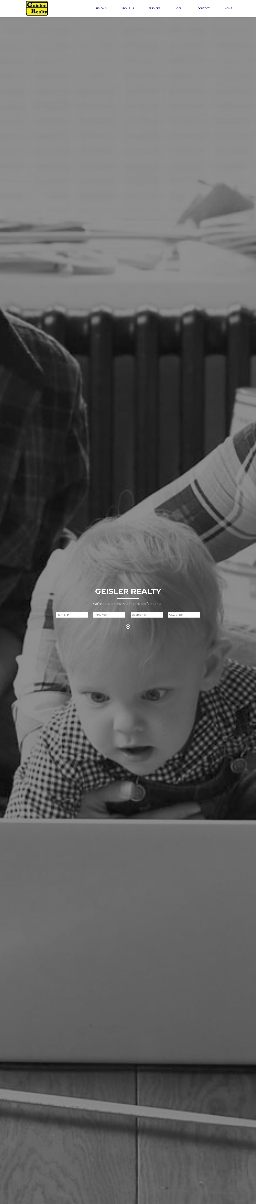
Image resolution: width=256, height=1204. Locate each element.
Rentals (101, 8)
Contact (204, 8)
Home (228, 8)
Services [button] (154, 8)
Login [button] (179, 8)
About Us (127, 8)
